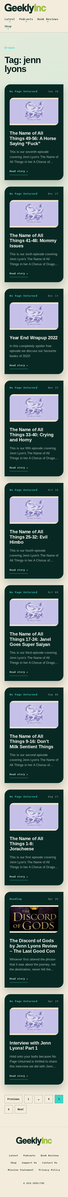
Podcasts (26, 19)
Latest (10, 19)
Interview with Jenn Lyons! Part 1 (30, 1045)
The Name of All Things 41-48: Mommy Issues (33, 240)
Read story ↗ (19, 171)
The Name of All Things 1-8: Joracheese (26, 843)
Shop (8, 26)
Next (21, 1109)
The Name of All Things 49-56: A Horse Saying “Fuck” (33, 138)
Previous (13, 1099)
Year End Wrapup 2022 (34, 337)
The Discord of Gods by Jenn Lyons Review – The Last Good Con (33, 946)
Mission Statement (21, 1170)
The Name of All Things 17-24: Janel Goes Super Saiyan (30, 639)
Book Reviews (47, 19)
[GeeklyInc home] (25, 8)
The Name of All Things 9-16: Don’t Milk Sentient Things (31, 741)
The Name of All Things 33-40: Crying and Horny (32, 435)
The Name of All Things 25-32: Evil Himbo (29, 537)
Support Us (29, 1163)
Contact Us (49, 1163)
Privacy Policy (49, 1170)
